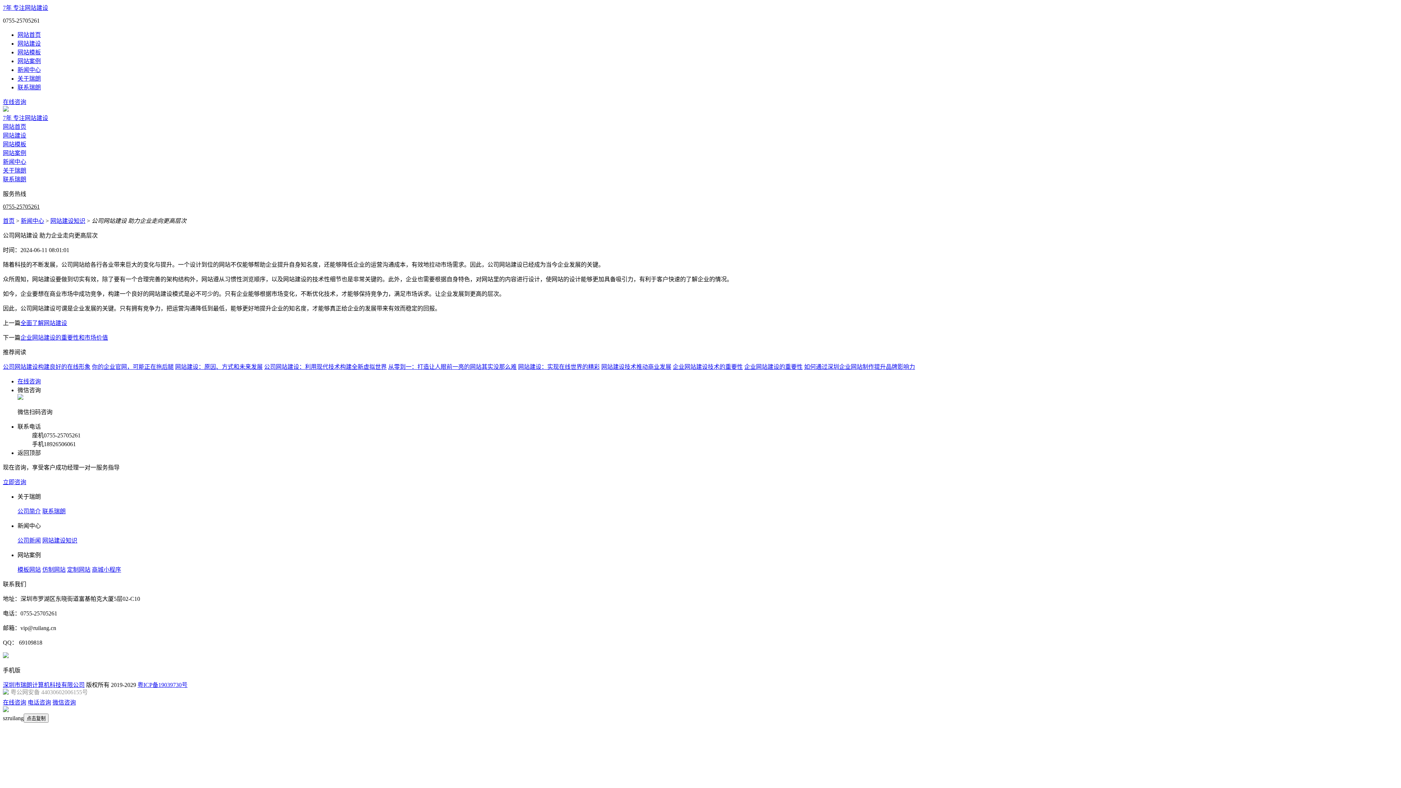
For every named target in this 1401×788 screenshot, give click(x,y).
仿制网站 (54, 570)
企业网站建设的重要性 (773, 367)
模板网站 (29, 570)
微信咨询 (64, 702)
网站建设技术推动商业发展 (636, 367)
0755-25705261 (21, 207)
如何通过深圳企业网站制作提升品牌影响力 (859, 367)
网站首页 (29, 35)
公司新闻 (29, 540)
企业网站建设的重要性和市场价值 (64, 338)
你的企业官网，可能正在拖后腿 (133, 367)
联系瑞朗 (29, 87)
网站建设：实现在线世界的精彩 (559, 367)
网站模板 (29, 52)
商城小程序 (106, 570)
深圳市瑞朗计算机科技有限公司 (44, 685)
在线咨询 (14, 102)
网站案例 (29, 61)
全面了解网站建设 (43, 323)
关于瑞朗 (29, 79)
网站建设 (29, 43)
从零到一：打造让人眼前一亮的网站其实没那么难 (452, 367)
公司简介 (29, 511)
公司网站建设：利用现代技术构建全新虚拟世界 (325, 367)
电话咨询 (39, 702)
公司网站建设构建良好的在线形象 (46, 367)
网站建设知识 (67, 221)
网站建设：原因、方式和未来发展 (219, 367)
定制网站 (78, 570)
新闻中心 (29, 70)
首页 (9, 221)
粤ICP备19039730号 (163, 685)
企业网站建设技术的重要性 (708, 367)
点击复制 (36, 718)
